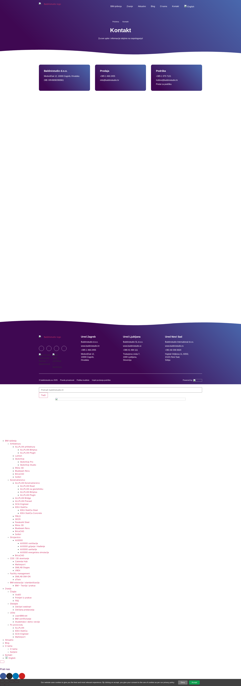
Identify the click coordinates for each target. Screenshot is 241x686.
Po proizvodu (16, 625)
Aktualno (142, 6)
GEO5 (18, 519)
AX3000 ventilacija (29, 543)
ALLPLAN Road (27, 486)
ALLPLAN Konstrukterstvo (27, 483)
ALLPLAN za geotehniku (31, 489)
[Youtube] (64, 348)
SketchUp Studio (28, 465)
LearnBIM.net (21, 615)
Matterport (20, 564)
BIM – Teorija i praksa (25, 585)
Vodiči (18, 594)
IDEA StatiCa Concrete (31, 513)
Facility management (20, 573)
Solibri (18, 477)
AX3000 (19, 540)
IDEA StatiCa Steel (29, 510)
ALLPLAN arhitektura (25, 446)
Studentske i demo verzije (27, 621)
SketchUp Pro (26, 462)
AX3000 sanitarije (28, 549)
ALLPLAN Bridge (23, 498)
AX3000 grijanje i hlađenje (32, 546)
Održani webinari (23, 606)
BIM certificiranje (23, 618)
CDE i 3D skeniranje (19, 558)
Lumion (18, 456)
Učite (12, 612)
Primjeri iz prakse (23, 597)
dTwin (18, 579)
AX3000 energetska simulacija (34, 552)
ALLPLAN (19, 628)
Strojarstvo (15, 537)
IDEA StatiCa (21, 507)
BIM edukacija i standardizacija (24, 582)
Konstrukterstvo (17, 480)
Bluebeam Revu (22, 471)
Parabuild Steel (22, 522)
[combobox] (120, 390)
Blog (153, 6)
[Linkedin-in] (56, 348)
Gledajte (14, 603)
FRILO (18, 516)
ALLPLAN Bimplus (28, 449)
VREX (17, 570)
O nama (163, 6)
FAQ (17, 600)
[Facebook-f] (41, 348)
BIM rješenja (116, 6)
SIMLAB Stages (22, 567)
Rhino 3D (19, 468)
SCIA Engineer (22, 504)
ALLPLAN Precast (23, 501)
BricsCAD (19, 474)
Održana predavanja (24, 609)
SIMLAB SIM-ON (23, 576)
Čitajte (13, 591)
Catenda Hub (21, 561)
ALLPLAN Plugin (28, 453)
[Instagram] (48, 348)
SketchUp (19, 459)
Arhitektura (15, 443)
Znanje (130, 6)
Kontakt (175, 6)
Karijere (13, 652)
